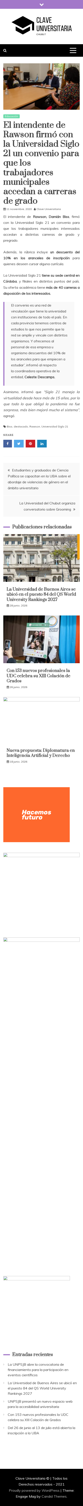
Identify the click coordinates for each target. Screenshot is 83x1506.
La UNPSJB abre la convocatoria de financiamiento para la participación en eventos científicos (38, 1369)
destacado (21, 426)
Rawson (34, 426)
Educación (11, 116)
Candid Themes (54, 1496)
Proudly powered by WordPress (34, 1490)
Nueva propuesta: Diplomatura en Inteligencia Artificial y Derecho (41, 753)
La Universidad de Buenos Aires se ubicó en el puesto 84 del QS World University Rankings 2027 (41, 594)
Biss (9, 426)
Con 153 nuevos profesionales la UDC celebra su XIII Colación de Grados (38, 676)
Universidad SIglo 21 (54, 426)
